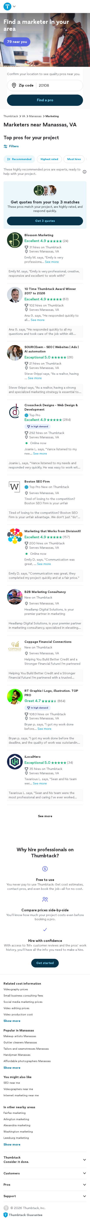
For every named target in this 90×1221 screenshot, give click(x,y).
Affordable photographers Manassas (27, 1061)
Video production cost (18, 1014)
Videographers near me (18, 1089)
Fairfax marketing (14, 1113)
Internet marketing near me (21, 1095)
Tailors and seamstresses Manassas (26, 1048)
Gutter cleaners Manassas (20, 1042)
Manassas (35, 116)
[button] (32, 415)
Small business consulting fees (23, 995)
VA (23, 116)
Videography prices (15, 989)
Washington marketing (18, 1131)
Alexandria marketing (16, 1125)
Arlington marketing (16, 1119)
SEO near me (11, 1082)
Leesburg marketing (16, 1137)
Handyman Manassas (16, 1054)
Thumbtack (10, 116)
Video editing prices (16, 1008)
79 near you (17, 42)
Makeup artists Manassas (19, 1036)
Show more (11, 1021)
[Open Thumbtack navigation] (10, 6)
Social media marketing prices (22, 1001)
